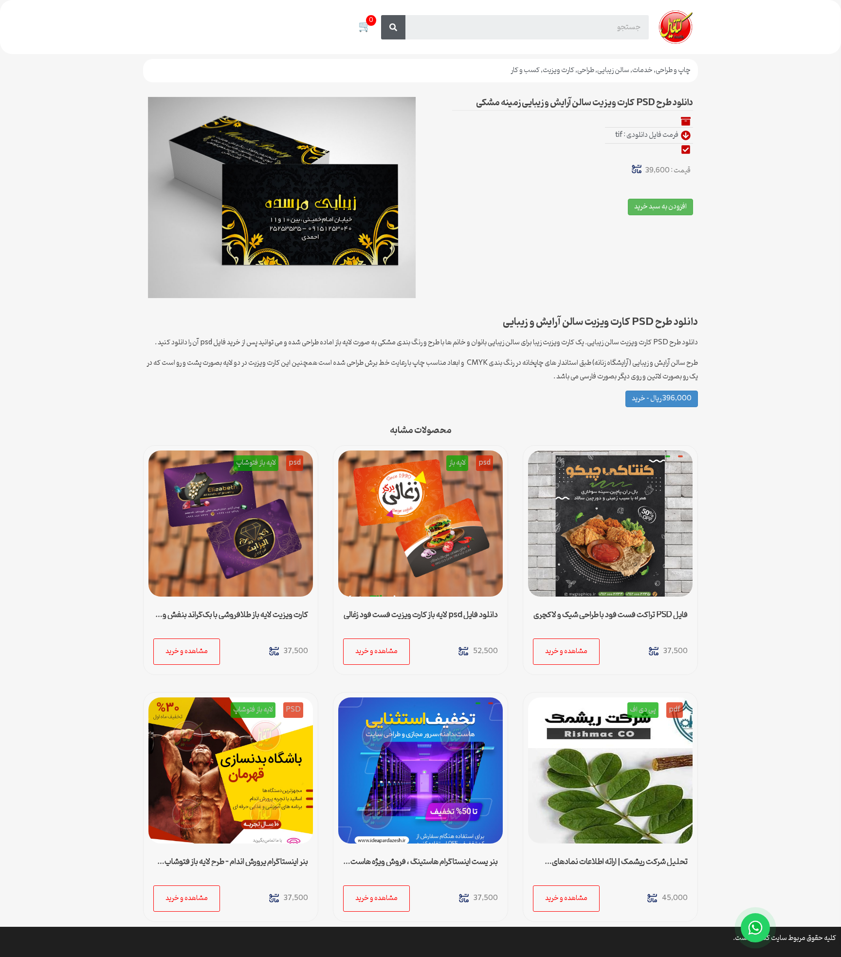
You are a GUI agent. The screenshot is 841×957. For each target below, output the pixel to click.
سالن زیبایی (613, 70)
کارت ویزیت (558, 70)
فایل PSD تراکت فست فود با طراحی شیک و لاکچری (610, 615)
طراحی (585, 70)
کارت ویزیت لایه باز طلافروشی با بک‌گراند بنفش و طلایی (235, 619)
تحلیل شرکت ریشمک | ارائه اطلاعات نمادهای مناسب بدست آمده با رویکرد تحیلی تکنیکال (620, 866)
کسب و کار (525, 70)
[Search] (393, 27)
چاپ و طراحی (673, 70)
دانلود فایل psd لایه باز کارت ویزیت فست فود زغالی (421, 615)
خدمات (642, 70)
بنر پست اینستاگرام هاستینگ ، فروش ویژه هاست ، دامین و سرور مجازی (422, 866)
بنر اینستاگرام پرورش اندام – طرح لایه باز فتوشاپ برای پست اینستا (236, 866)
